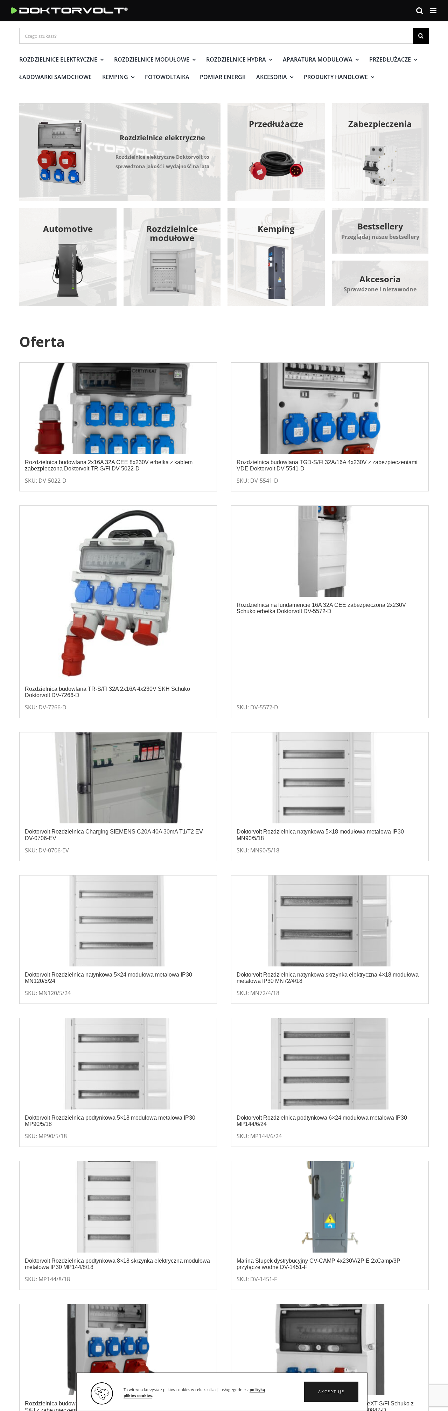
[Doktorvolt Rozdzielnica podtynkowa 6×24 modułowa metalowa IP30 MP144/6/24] (329, 1063)
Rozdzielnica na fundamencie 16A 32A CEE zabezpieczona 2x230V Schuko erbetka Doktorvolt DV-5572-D (321, 608)
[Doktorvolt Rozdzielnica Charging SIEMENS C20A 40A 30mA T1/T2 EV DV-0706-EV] (118, 778)
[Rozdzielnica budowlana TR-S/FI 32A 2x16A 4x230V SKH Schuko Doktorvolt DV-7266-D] (118, 593)
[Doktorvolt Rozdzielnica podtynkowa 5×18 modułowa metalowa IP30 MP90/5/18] (118, 1063)
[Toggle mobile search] (419, 10)
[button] (331, 1392)
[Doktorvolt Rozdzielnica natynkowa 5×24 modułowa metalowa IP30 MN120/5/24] (118, 921)
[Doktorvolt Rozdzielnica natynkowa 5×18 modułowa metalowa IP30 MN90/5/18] (329, 778)
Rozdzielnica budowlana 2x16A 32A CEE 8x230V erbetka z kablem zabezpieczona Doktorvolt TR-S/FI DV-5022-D (108, 465)
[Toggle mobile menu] (434, 10)
